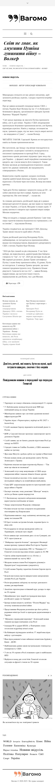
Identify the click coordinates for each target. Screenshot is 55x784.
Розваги (33, 754)
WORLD (7, 741)
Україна (15, 758)
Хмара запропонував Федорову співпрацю (22, 504)
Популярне (21, 754)
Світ (41, 754)
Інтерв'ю (16, 741)
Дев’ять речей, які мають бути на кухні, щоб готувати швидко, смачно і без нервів (27, 365)
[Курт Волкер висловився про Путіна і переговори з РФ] (38, 310)
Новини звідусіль (16, 66)
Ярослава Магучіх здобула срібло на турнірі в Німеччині (28, 454)
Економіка (19, 745)
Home (5, 66)
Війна (47, 741)
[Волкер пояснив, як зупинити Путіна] (14, 309)
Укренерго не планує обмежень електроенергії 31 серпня (28, 403)
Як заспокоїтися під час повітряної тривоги (21, 722)
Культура (31, 745)
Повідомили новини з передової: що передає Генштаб (27, 381)
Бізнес (39, 741)
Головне (7, 745)
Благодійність (28, 741)
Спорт (6, 758)
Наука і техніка (10, 749)
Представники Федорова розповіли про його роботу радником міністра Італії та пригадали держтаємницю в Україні (27, 612)
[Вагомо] (27, 18)
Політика (8, 754)
